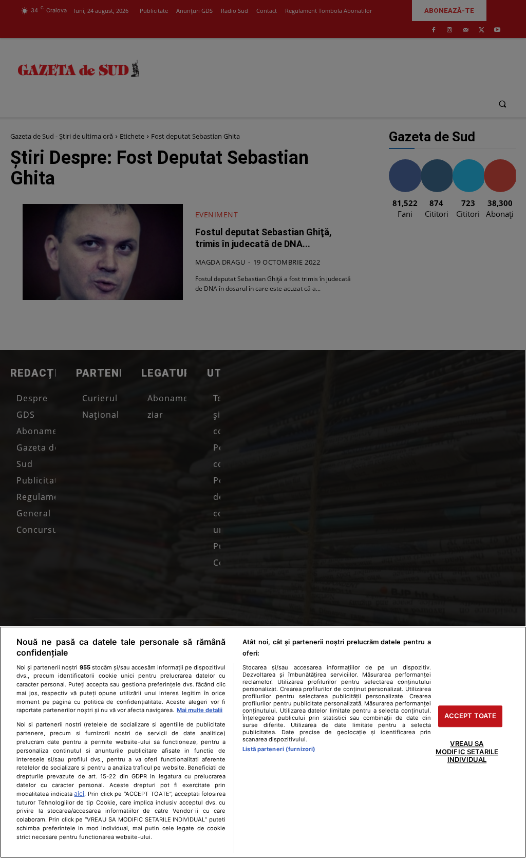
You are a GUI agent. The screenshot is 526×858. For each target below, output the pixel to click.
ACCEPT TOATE (470, 716)
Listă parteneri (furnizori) (278, 749)
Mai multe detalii (199, 710)
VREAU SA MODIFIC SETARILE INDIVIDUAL (467, 751)
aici (79, 793)
